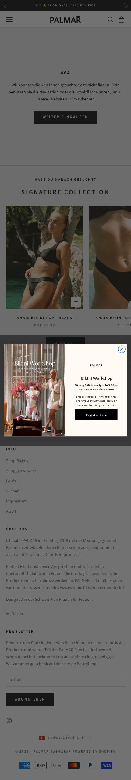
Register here (96, 414)
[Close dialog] (122, 349)
